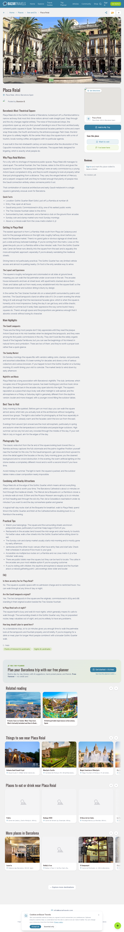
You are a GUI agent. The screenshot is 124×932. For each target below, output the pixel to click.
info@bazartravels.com (63, 910)
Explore (41, 4)
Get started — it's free (105, 670)
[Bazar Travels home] (14, 4)
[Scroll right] (116, 688)
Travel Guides (50, 4)
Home (32, 4)
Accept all (35, 927)
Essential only (49, 927)
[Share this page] (106, 12)
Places (20, 13)
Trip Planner (63, 4)
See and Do (32, 13)
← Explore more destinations (62, 887)
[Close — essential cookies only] (98, 914)
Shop (96, 4)
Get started (116, 4)
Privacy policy (58, 922)
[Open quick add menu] (117, 925)
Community (86, 4)
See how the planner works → (106, 674)
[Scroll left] (111, 688)
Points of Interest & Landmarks (17, 649)
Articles (76, 4)
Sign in (106, 4)
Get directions (95, 91)
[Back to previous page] (3, 12)
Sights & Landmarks (42, 649)
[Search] (100, 4)
